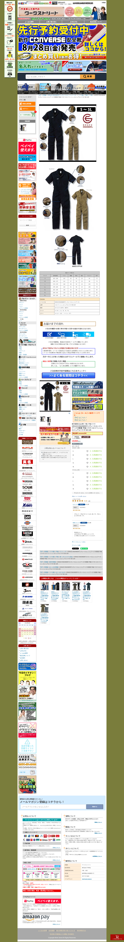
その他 (21, 434)
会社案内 (22, 658)
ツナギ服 (80, 95)
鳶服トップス (23, 407)
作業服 (44, 95)
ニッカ (21, 411)
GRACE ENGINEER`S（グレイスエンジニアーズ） (62, 95)
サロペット (22, 351)
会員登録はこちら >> (97, 856)
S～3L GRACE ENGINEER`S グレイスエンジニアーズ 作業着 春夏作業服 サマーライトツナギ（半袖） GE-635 (87, 595)
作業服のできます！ (10, 24)
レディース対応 (23, 385)
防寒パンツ (22, 373)
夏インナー (22, 359)
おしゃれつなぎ (60, 572)
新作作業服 (52, 562)
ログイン (25, 108)
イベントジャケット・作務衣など (27, 421)
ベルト (21, 427)
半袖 (20, 349)
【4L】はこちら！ (80, 417)
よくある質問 (29, 22)
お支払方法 (73, 22)
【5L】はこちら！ (80, 420)
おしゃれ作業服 (53, 567)
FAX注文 (9, 70)
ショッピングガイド (26, 189)
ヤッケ (20, 320)
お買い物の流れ (51, 22)
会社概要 (52, 930)
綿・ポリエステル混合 (66, 556)
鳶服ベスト (22, 409)
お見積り (9, 13)
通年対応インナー (24, 363)
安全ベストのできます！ (10, 48)
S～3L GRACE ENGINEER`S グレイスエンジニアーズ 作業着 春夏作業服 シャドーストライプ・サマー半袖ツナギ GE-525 (44, 617)
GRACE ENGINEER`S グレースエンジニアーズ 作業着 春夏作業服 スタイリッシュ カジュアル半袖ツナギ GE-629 (55, 595)
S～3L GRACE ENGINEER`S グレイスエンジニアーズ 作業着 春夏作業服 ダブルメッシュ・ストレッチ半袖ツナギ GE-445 (76, 595)
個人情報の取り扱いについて (65, 930)
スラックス (22, 326)
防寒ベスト (22, 375)
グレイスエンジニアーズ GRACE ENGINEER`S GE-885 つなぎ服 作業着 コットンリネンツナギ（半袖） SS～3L (66, 595)
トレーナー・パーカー (25, 415)
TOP (39, 95)
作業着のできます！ (10, 36)
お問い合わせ (24, 660)
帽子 (20, 428)
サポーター (22, 430)
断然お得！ (10, 3)
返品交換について (96, 22)
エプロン (21, 432)
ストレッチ (63, 551)
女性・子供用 (23, 354)
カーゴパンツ (23, 328)
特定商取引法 (81, 930)
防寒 (20, 352)
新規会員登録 (27, 103)
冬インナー (22, 361)
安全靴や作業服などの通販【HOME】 (62, 934)
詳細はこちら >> (56, 847)
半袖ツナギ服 (89, 95)
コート (21, 369)
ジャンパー (22, 371)
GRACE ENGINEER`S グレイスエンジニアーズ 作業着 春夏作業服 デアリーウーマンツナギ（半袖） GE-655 (44, 595)
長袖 (20, 347)
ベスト (21, 306)
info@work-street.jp (87, 879)
